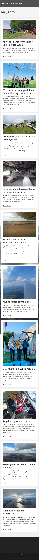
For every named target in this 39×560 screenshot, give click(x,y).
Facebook (17, 555)
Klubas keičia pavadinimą (17, 301)
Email (22, 555)
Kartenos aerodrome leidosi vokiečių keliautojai (18, 43)
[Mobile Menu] (37, 3)
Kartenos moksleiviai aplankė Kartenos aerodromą (19, 190)
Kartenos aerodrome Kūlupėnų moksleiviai (14, 241)
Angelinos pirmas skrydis (16, 421)
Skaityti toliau (7, 56)
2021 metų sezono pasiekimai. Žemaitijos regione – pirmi (19, 92)
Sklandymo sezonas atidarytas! (13, 512)
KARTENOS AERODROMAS (12, 3)
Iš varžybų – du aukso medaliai (19, 368)
